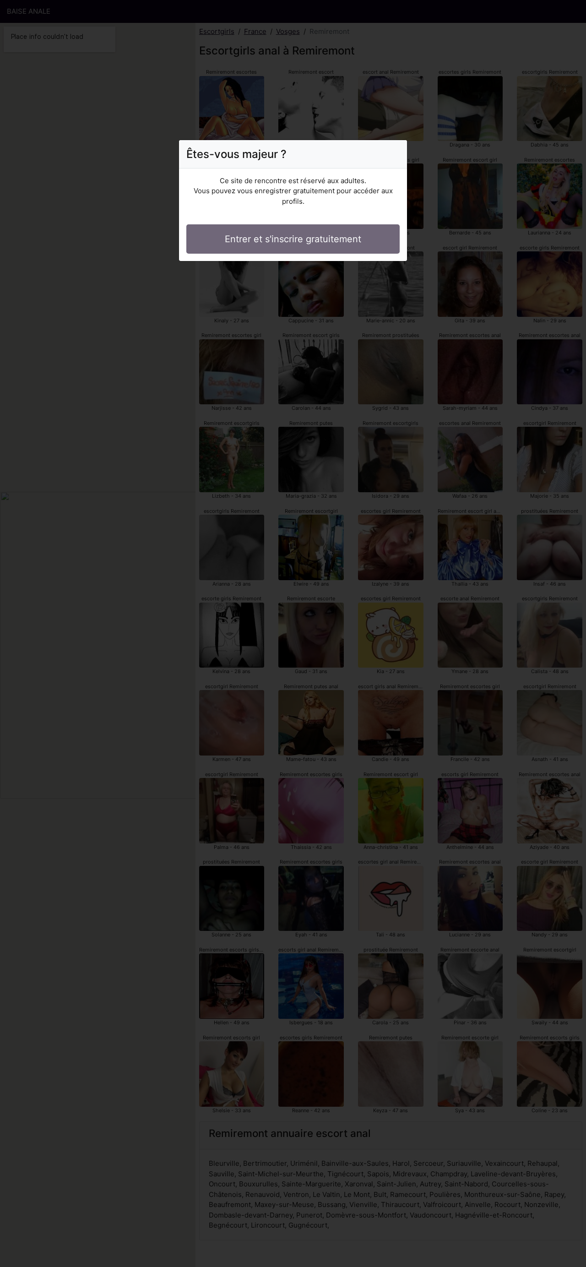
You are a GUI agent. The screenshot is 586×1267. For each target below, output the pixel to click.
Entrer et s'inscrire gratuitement (293, 239)
